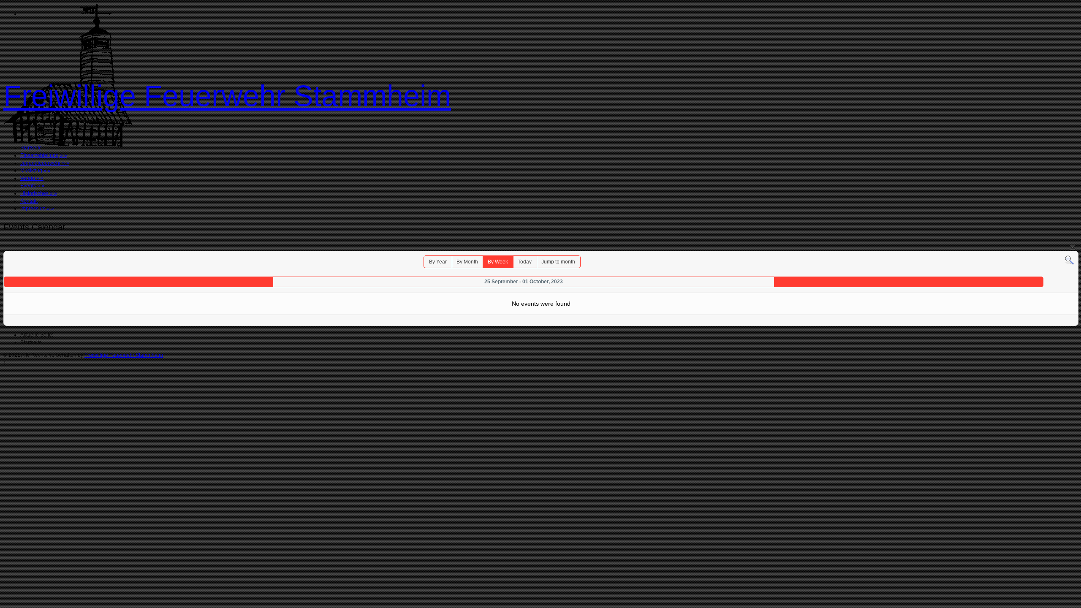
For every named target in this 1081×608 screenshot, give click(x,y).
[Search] (1069, 260)
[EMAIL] (1073, 247)
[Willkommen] (68, 145)
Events (32, 186)
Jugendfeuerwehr (44, 163)
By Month (467, 262)
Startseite (31, 148)
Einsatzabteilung (43, 155)
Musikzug (35, 171)
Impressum (37, 209)
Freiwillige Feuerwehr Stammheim (227, 95)
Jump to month (558, 262)
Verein (31, 178)
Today (525, 262)
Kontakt (29, 201)
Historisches (38, 193)
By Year (438, 262)
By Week (498, 262)
